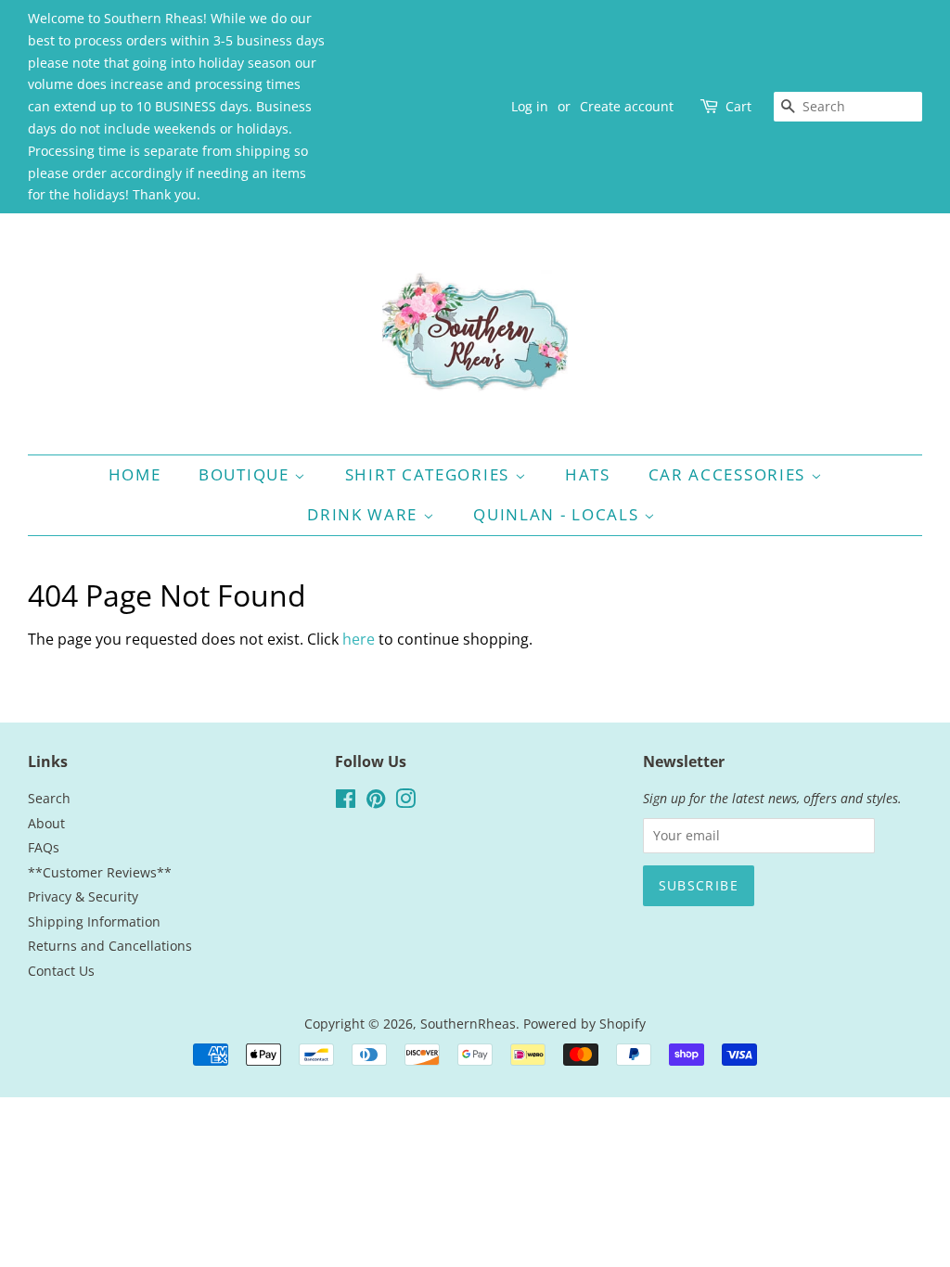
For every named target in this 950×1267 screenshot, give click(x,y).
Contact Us (61, 970)
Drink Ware (365, 514)
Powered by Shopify (584, 1023)
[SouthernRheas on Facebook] (345, 802)
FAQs (43, 847)
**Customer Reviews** (100, 872)
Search (49, 798)
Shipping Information (94, 921)
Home (135, 474)
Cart (738, 106)
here (358, 639)
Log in (529, 106)
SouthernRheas (468, 1023)
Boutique (246, 474)
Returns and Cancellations (110, 945)
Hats (587, 474)
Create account (627, 106)
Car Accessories (729, 474)
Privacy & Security (83, 896)
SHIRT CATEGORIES (430, 474)
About (46, 823)
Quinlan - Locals (558, 514)
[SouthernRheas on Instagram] (405, 802)
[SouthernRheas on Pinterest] (376, 802)
